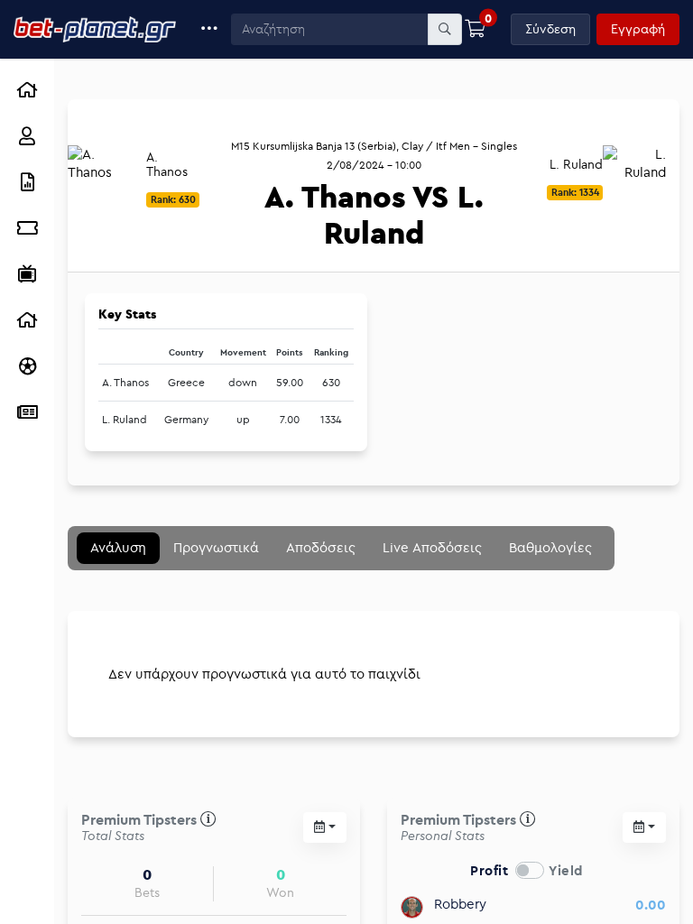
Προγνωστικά (216, 547)
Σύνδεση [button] (550, 29)
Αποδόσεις (321, 547)
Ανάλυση (118, 547)
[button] (209, 29)
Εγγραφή (638, 29)
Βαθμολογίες (550, 547)
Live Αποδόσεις (432, 547)
